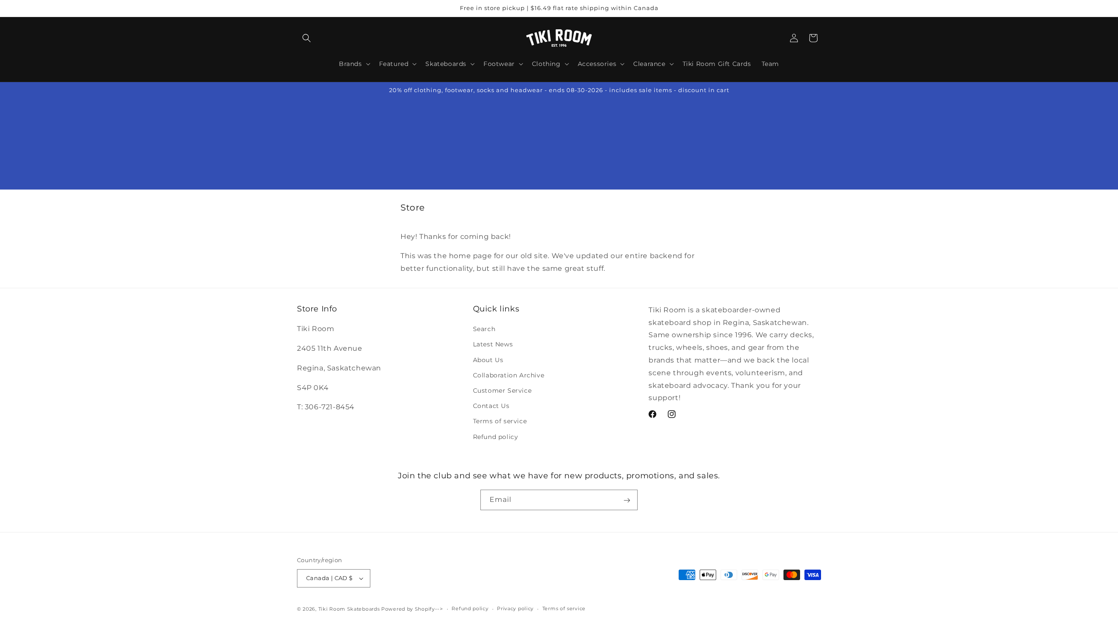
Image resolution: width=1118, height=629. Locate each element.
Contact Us (491, 406)
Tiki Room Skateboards (349, 609)
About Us (488, 360)
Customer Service (502, 390)
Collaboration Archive (509, 375)
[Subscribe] (626, 500)
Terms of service (500, 421)
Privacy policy (515, 608)
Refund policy (495, 437)
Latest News (493, 344)
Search (484, 329)
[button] (306, 38)
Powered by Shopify (408, 609)
